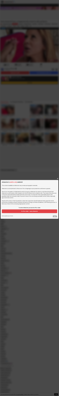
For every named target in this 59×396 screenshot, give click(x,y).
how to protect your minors (7, 215)
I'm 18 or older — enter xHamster (29, 211)
